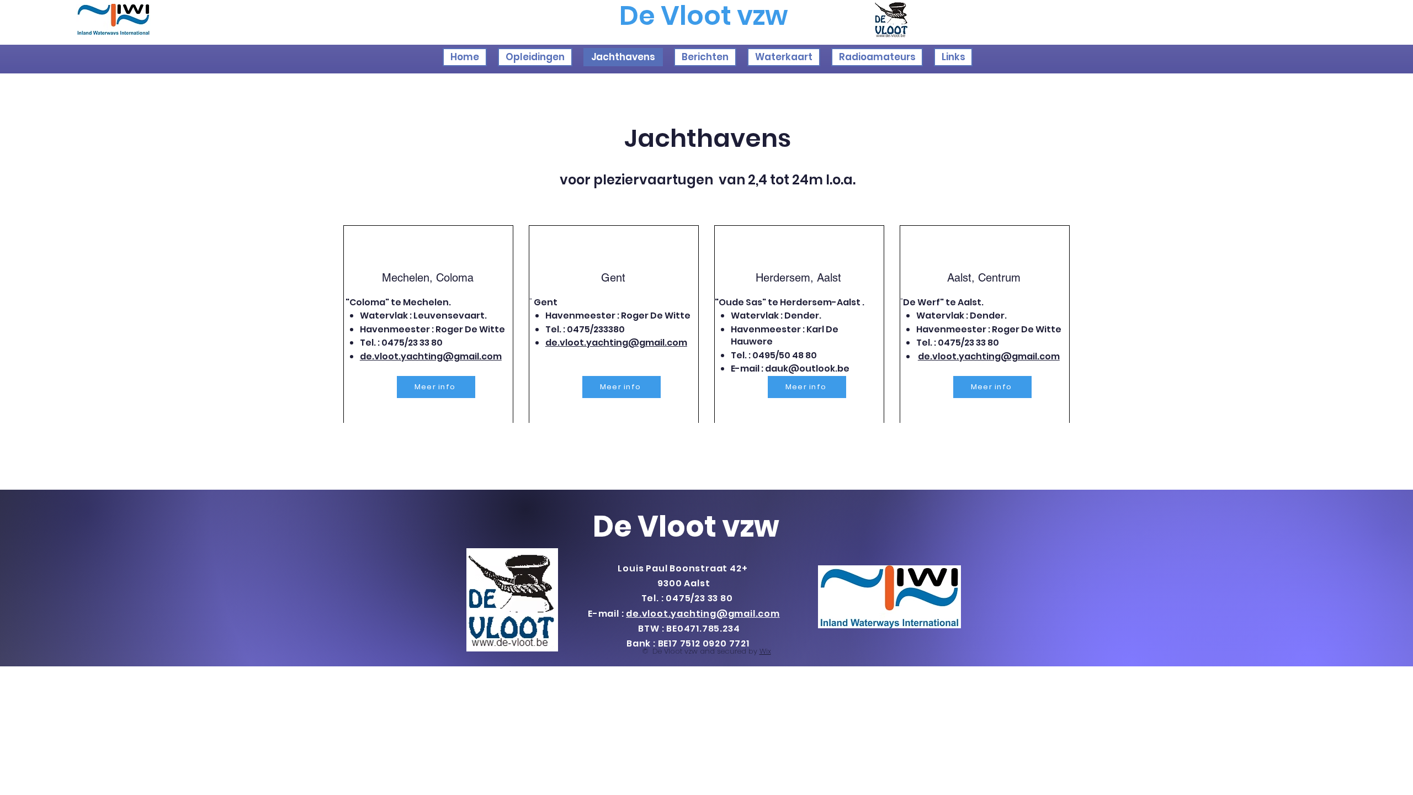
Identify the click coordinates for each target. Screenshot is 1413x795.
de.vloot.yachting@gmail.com (431, 356)
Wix (765, 651)
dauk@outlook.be (807, 368)
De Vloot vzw (686, 526)
